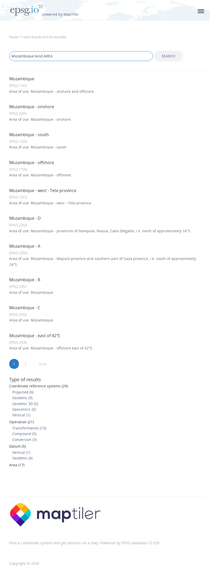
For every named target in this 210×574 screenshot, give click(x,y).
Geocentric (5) (24, 409)
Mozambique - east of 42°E (34, 335)
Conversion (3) (24, 439)
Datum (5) (17, 446)
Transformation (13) (29, 428)
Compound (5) (24, 433)
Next (43, 363)
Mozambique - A (24, 246)
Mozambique (21, 79)
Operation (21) (21, 421)
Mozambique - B (24, 280)
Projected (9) (23, 392)
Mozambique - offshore (31, 162)
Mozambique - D (25, 218)
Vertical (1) (21, 414)
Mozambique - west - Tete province (42, 190)
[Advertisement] (105, 483)
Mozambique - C (24, 307)
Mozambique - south (29, 134)
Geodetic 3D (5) (25, 403)
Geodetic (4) (22, 458)
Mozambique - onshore (31, 106)
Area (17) (16, 464)
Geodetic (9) (22, 397)
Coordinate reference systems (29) (38, 386)
